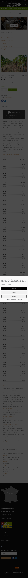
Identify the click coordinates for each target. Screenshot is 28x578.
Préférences (14, 296)
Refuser (14, 292)
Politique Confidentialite (11, 299)
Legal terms (19, 299)
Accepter (14, 288)
